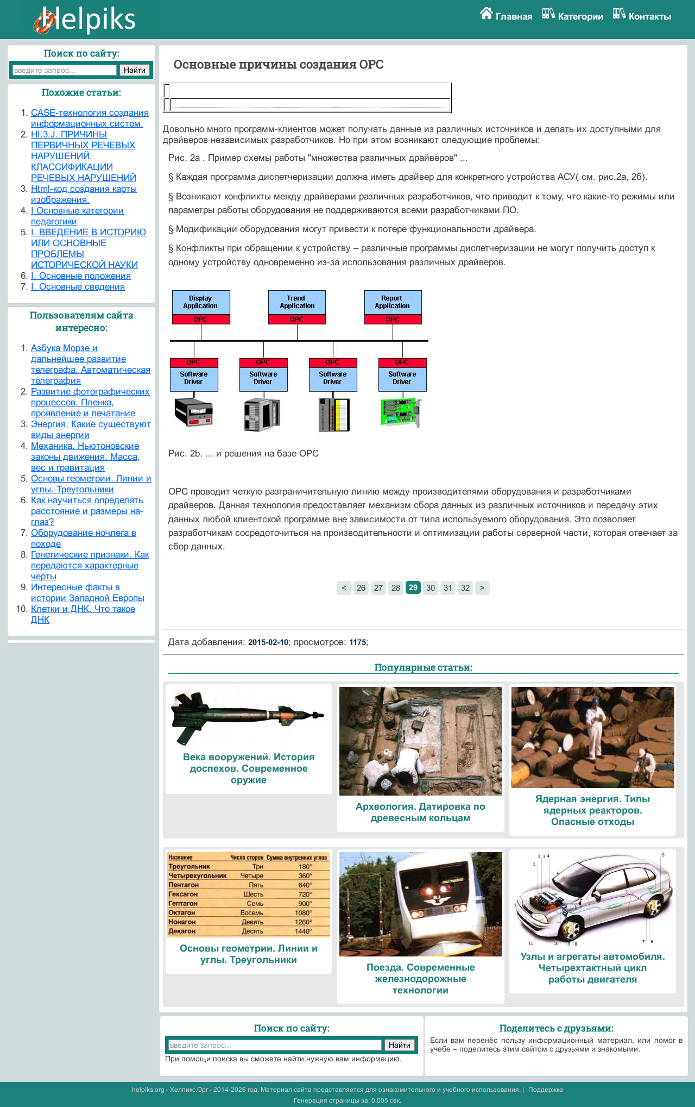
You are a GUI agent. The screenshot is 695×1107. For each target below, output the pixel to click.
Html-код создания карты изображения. (84, 194)
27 (378, 587)
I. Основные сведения (78, 287)
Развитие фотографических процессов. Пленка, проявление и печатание (90, 402)
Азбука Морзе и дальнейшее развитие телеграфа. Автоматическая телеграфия (90, 364)
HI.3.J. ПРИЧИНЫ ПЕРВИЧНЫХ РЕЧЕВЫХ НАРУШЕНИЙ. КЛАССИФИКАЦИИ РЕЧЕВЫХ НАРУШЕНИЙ (83, 156)
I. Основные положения (81, 276)
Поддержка (545, 1089)
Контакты (650, 16)
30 (430, 587)
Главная (514, 16)
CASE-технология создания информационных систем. (90, 118)
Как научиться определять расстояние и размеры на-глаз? (87, 511)
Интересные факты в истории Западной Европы (87, 592)
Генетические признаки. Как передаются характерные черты (90, 565)
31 (448, 587)
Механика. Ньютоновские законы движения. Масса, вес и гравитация (85, 457)
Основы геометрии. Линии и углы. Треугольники (91, 484)
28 (395, 587)
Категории (580, 16)
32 (465, 587)
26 (361, 587)
